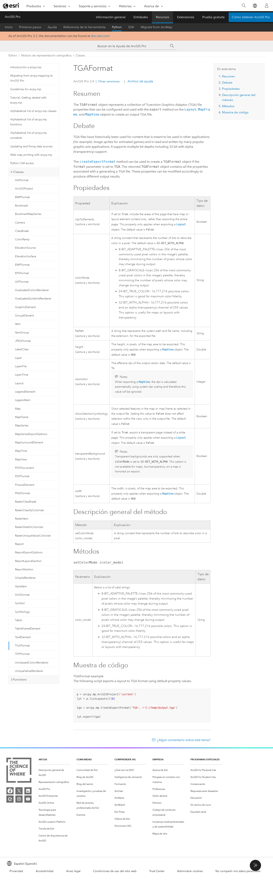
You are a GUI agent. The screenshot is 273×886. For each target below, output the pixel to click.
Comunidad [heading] (84, 759)
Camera (20, 222)
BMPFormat (22, 197)
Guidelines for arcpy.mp (25, 89)
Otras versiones (109, 81)
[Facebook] (10, 790)
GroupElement (24, 315)
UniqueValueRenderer (29, 671)
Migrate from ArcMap (156, 27)
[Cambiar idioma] (254, 5)
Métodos (228, 106)
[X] (19, 790)
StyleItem (21, 586)
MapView (21, 459)
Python (117, 27)
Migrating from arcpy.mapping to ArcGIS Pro (31, 78)
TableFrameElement (27, 628)
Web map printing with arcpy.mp (31, 155)
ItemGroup (22, 332)
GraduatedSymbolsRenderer (33, 298)
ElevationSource (25, 247)
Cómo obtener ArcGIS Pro (251, 17)
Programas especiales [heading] (205, 759)
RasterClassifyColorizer (29, 510)
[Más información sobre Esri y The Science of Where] (18, 771)
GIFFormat (21, 281)
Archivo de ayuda (140, 81)
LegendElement (25, 391)
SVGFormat (22, 595)
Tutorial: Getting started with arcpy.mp (28, 100)
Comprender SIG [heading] (125, 759)
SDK (131, 27)
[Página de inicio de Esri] (11, 6)
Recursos (162, 17)
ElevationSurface (25, 256)
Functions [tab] (20, 679)
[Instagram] (19, 799)
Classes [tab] (18, 172)
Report (19, 544)
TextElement (23, 637)
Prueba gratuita (213, 17)
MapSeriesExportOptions (31, 434)
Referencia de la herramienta (84, 27)
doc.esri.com (100, 36)
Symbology (22, 612)
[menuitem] (54, 773)
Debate (227, 82)
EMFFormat (22, 264)
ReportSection (24, 569)
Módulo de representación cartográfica (46, 55)
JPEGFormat (23, 341)
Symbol (20, 603)
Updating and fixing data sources (31, 146)
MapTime (21, 451)
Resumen (228, 76)
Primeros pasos (30, 27)
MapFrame (21, 417)
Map (18, 408)
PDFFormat (22, 476)
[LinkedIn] (28, 790)
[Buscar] (243, 5)
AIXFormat (21, 180)
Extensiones (185, 17)
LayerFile (21, 366)
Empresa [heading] (157, 759)
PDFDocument (24, 468)
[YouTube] (28, 799)
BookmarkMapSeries (28, 214)
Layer (18, 358)
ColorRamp (22, 239)
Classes (80, 55)
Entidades (141, 17)
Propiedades (231, 89)
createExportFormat (98, 162)
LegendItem (22, 400)
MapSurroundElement (29, 442)
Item (18, 324)
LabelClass (22, 349)
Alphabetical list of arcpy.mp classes (33, 111)
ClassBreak (22, 231)
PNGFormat (22, 493)
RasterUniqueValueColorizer (33, 535)
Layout (19, 383)
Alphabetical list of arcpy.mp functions (28, 122)
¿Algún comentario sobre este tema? (183, 740)
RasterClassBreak (25, 501)
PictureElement (24, 485)
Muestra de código (235, 112)
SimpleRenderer (25, 578)
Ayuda (52, 27)
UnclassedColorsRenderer (31, 662)
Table (18, 620)
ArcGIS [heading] (43, 759)
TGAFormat (22, 645)
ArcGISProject (24, 188)
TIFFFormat (22, 654)
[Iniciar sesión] (266, 5)
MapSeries (21, 425)
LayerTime (21, 374)
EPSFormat (22, 273)
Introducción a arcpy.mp (25, 67)
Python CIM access (22, 163)
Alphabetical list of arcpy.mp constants (28, 135)
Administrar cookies (190, 871)
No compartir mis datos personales (237, 871)
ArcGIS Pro (12, 17)
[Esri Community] (10, 799)
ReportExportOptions (28, 552)
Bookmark (21, 205)
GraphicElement (25, 307)
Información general (111, 17)
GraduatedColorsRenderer (32, 290)
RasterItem (21, 518)
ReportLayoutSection (28, 561)
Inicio (9, 27)
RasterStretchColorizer (29, 527)
